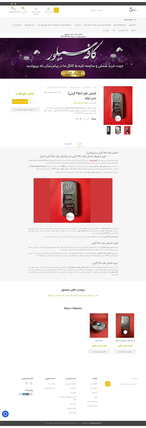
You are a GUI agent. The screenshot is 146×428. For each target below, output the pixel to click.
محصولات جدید (17, 25)
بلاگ (114, 30)
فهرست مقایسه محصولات (36, 13)
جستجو (56, 10)
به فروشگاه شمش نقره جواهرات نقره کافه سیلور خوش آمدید (54, 25)
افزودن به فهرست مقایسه (51, 92)
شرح (79, 144)
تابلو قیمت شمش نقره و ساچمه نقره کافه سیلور (97, 25)
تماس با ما (106, 30)
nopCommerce (95, 423)
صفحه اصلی (132, 25)
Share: (93, 119)
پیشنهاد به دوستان (77, 119)
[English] (11, 3)
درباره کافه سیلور (29, 25)
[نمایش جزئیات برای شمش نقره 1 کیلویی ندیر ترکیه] (125, 325)
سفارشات (73, 388)
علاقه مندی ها (71, 408)
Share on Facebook (84, 119)
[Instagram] (31, 383)
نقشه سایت (93, 384)
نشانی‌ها (73, 392)
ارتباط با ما (51, 384)
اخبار (95, 397)
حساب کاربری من (48, 13)
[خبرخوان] (27, 383)
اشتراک (107, 383)
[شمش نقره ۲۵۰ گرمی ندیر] (127, 130)
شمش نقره (93, 160)
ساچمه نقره (98, 340)
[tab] (80, 144)
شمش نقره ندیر (92, 406)
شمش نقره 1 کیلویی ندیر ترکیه (125, 340)
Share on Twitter (88, 119)
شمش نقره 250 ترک (80, 295)
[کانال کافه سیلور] (73, 58)
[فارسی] (15, 3)
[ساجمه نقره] (99, 325)
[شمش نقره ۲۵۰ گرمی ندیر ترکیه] (118, 130)
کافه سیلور (114, 272)
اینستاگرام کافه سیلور (120, 25)
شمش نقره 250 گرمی (111, 237)
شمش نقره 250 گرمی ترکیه (59, 295)
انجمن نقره (78, 25)
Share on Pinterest (81, 119)
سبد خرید (73, 404)
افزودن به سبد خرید (20, 101)
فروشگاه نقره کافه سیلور (80, 103)
